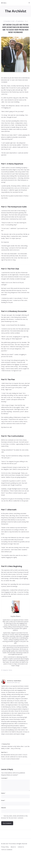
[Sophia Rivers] (3, 681)
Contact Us (21, 847)
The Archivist (15, 11)
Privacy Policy (5, 847)
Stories (10, 670)
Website (3, 807)
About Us (13, 847)
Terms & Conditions (6, 849)
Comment (4, 778)
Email (3, 800)
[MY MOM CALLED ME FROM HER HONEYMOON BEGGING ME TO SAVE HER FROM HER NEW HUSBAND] (15, 54)
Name (3, 793)
